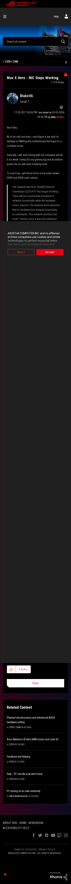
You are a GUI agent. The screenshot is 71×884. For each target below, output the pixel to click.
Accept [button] (49, 251)
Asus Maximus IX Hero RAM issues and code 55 (32, 739)
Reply (35, 683)
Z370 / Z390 (11, 61)
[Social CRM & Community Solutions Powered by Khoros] (58, 875)
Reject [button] (21, 251)
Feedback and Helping (18, 756)
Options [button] (65, 61)
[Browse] (6, 16)
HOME (23, 823)
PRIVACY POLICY (47, 849)
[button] (11, 669)
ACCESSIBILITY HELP (16, 828)
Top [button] (5, 874)
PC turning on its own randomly (23, 791)
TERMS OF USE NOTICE (25, 849)
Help (56, 16)
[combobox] (35, 41)
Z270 (11, 744)
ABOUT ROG (10, 823)
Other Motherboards (18, 796)
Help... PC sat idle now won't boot (25, 773)
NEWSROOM (35, 823)
